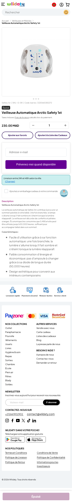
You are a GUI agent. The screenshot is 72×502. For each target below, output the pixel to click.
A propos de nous (45, 354)
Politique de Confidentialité (51, 457)
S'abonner (51, 402)
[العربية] (55, 4)
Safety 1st (6, 103)
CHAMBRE (10, 364)
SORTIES (9, 360)
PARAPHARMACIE (13, 332)
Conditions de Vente (47, 452)
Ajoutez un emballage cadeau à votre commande (33, 191)
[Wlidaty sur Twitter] (23, 420)
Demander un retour (46, 362)
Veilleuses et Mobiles (21, 21)
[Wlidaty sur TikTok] (29, 420)
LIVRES (8, 348)
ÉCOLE (8, 368)
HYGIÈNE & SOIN (12, 352)
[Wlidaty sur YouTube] (18, 420)
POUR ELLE (9, 336)
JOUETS (8, 344)
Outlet (8, 328)
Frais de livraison (22, 117)
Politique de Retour (15, 462)
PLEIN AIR (9, 372)
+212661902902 (14, 414)
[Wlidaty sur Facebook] (12, 420)
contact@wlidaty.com (41, 414)
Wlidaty (12, 479)
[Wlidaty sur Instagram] (7, 420)
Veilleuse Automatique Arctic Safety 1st (21, 23)
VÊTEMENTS (11, 340)
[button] (67, 5)
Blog (38, 340)
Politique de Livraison (16, 457)
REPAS (8, 356)
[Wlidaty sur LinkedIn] (34, 420)
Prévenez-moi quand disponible (36, 164)
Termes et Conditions (16, 452)
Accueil (5, 21)
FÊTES (8, 376)
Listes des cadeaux (46, 336)
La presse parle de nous (48, 344)
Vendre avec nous (45, 328)
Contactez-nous (44, 358)
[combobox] (36, 12)
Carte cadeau (43, 332)
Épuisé (36, 496)
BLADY (8, 380)
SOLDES (8, 384)
